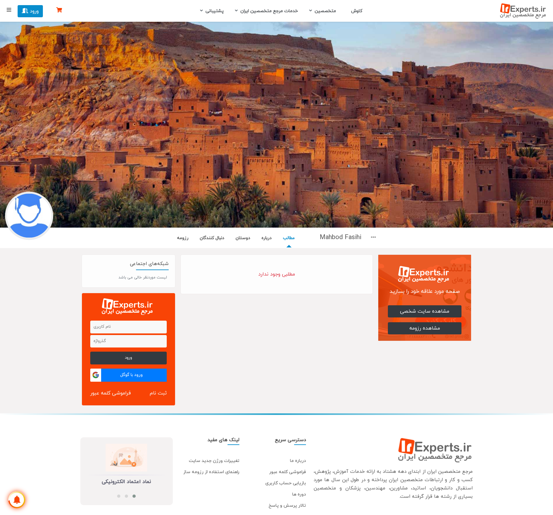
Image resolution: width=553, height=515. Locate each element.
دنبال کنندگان (212, 238)
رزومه (182, 238)
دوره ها (299, 494)
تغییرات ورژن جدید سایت (214, 461)
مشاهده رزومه (424, 328)
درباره (266, 238)
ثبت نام (158, 393)
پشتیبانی (214, 11)
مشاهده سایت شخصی (424, 311)
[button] (134, 496)
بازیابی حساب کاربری (285, 483)
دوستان (243, 238)
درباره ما (298, 461)
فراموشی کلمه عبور (110, 393)
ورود (33, 11)
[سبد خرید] (59, 10)
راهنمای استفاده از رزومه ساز (211, 472)
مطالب (289, 238)
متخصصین (325, 11)
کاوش (356, 11)
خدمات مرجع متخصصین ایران (269, 11)
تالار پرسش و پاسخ (287, 506)
